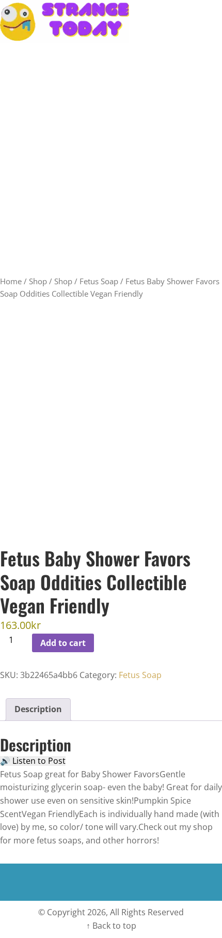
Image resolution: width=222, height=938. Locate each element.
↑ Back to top (111, 925)
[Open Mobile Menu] (212, 21)
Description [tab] (38, 709)
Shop (38, 281)
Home (11, 281)
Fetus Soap (99, 281)
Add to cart (63, 643)
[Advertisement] (111, 159)
